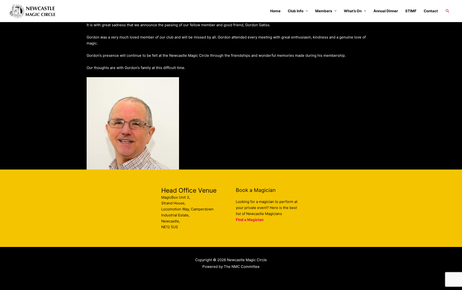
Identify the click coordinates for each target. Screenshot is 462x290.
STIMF (411, 11)
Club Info (295, 11)
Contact (431, 11)
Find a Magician (249, 219)
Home (275, 11)
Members (323, 11)
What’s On (353, 11)
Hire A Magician (231, 277)
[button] (447, 11)
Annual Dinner (385, 11)
